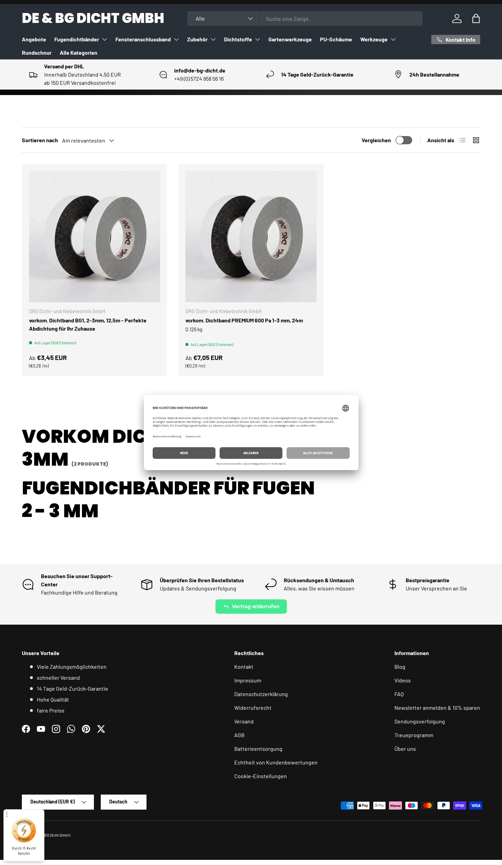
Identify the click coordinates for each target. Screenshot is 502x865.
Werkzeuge (374, 39)
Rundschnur (37, 52)
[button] (476, 18)
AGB (239, 735)
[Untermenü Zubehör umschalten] (213, 39)
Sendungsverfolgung (419, 721)
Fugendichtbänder (76, 39)
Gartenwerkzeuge (290, 39)
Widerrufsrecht (252, 707)
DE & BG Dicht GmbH (52, 835)
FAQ (399, 694)
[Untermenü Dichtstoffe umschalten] (257, 39)
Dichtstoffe (238, 39)
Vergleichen (376, 140)
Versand (244, 721)
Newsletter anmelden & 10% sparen (437, 707)
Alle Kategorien (78, 52)
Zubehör (197, 39)
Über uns (405, 748)
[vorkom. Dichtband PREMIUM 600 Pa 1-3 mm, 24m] (251, 236)
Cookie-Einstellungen (260, 776)
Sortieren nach (40, 140)
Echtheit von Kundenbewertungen (276, 762)
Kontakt (243, 666)
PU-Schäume (336, 39)
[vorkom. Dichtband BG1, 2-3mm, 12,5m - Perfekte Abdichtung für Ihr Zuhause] (94, 236)
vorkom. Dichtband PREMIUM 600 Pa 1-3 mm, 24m (244, 320)
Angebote (34, 39)
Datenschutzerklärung (261, 694)
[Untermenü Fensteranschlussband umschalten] (176, 39)
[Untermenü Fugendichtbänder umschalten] (104, 39)
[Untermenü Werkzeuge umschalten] (393, 39)
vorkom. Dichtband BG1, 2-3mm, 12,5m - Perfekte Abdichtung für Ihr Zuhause (88, 324)
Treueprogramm (413, 735)
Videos (402, 680)
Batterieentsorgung (258, 748)
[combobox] (304, 18)
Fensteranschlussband (143, 39)
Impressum (247, 680)
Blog (399, 666)
